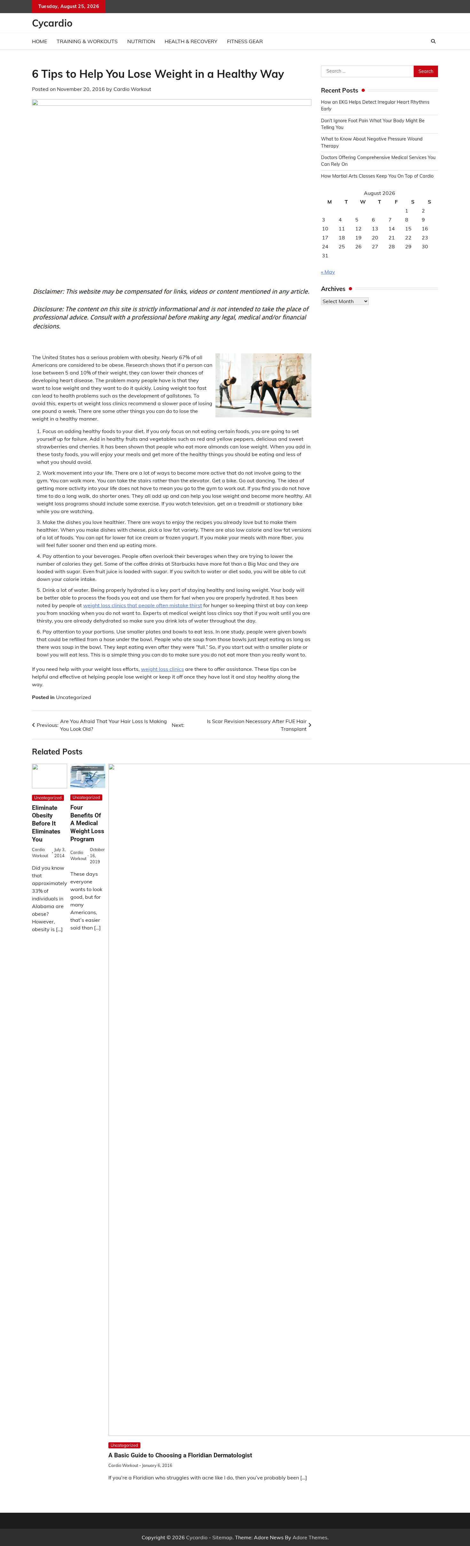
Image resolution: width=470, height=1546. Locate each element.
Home (39, 41)
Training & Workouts (87, 41)
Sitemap (222, 1537)
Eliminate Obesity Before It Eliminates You (46, 823)
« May (328, 272)
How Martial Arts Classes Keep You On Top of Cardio (377, 176)
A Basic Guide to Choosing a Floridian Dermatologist (180, 1455)
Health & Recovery (191, 41)
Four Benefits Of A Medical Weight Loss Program (87, 823)
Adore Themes (310, 1537)
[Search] (433, 41)
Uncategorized (73, 697)
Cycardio (52, 23)
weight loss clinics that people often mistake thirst (142, 605)
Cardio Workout (132, 89)
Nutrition (141, 41)
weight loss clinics (162, 669)
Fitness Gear (245, 41)
